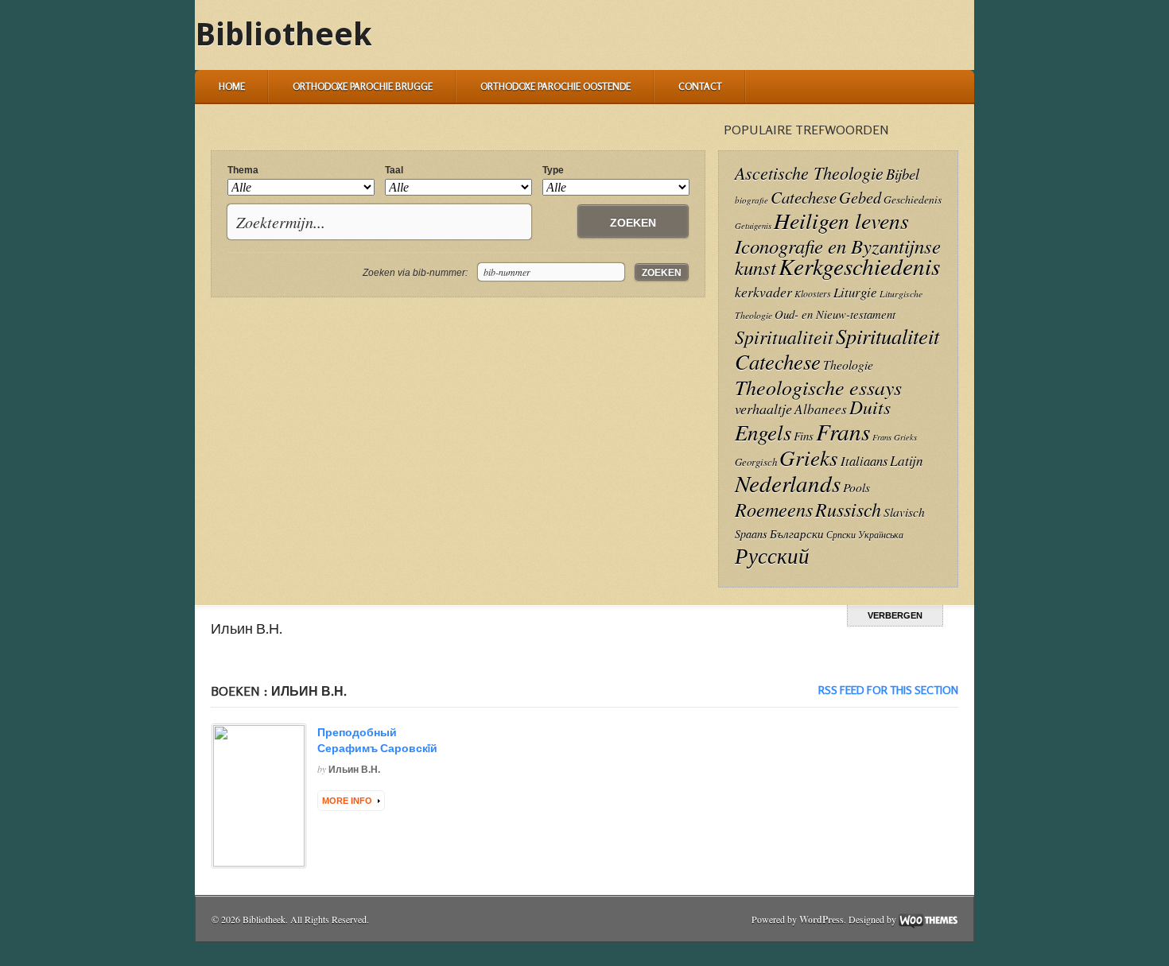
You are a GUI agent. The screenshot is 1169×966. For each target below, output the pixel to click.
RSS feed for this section (888, 689)
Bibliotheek (283, 34)
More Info (347, 800)
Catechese (804, 197)
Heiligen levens (841, 220)
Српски (841, 535)
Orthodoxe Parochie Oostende (555, 86)
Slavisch (904, 511)
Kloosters (812, 293)
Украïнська (880, 534)
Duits (870, 406)
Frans (843, 431)
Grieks (808, 457)
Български (797, 533)
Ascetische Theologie (809, 172)
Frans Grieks (894, 437)
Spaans (751, 533)
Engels (763, 431)
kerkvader (763, 291)
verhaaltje (763, 408)
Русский (772, 555)
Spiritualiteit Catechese (837, 348)
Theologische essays (818, 387)
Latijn (906, 461)
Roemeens (774, 509)
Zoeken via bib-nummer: (415, 272)
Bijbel (902, 174)
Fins (804, 436)
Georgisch (756, 461)
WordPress (821, 919)
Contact (700, 86)
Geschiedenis (913, 199)
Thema (242, 170)
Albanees (820, 409)
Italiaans (864, 460)
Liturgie (855, 292)
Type (553, 170)
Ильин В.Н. (354, 769)
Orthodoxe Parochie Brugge (363, 86)
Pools (856, 487)
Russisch (848, 509)
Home (232, 86)
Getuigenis (753, 225)
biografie (751, 200)
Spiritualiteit (784, 336)
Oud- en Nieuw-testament (835, 314)
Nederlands (788, 483)
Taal (394, 170)
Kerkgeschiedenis (859, 265)
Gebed (860, 197)
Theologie (848, 364)
